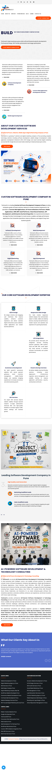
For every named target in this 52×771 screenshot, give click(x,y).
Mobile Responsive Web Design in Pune (37, 698)
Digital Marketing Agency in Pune (9, 683)
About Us (7, 13)
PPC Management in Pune (33, 690)
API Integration (38, 347)
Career (31, 13)
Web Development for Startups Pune (10, 724)
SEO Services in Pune (6, 685)
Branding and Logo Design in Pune (36, 700)
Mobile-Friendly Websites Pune (9, 712)
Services (13, 13)
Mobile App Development (15, 116)
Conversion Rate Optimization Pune (10, 719)
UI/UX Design (13, 321)
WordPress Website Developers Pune (10, 693)
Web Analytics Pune (6, 721)
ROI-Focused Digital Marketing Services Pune (12, 702)
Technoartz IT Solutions (13, 739)
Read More (6, 77)
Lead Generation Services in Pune (35, 693)
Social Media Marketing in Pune (35, 688)
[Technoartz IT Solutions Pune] (7, 8)
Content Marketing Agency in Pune (36, 695)
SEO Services (13, 405)
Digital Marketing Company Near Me (10, 690)
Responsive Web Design (38, 320)
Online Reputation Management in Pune (37, 702)
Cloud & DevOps (38, 377)
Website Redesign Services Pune (9, 700)
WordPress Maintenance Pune (8, 726)
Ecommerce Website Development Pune (11, 695)
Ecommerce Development (13, 377)
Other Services (21, 13)
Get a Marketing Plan (13, 46)
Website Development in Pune (8, 681)
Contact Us (38, 13)
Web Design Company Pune (8, 688)
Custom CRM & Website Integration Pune (11, 729)
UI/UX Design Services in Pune (35, 683)
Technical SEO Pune (6, 716)
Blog (27, 13)
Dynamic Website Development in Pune (37, 681)
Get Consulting (44, 18)
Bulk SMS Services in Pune (7, 731)
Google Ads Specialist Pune (8, 714)
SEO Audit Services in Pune (34, 685)
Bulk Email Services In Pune (8, 733)
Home (2, 13)
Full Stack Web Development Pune (9, 698)
